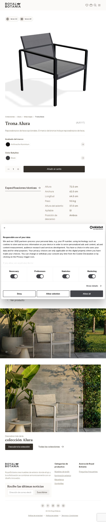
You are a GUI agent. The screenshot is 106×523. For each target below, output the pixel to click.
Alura (19, 117)
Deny (19, 294)
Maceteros (59, 479)
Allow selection (53, 294)
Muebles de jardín (62, 472)
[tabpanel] (73, 203)
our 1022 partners (19, 241)
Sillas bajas (28, 117)
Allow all (87, 294)
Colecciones (10, 117)
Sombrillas (59, 483)
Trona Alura (39, 117)
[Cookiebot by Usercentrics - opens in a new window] (91, 228)
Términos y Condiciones (70, 516)
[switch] (40, 276)
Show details (92, 286)
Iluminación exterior (63, 475)
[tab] (23, 188)
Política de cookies (52, 516)
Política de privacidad (35, 516)
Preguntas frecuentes (88, 472)
